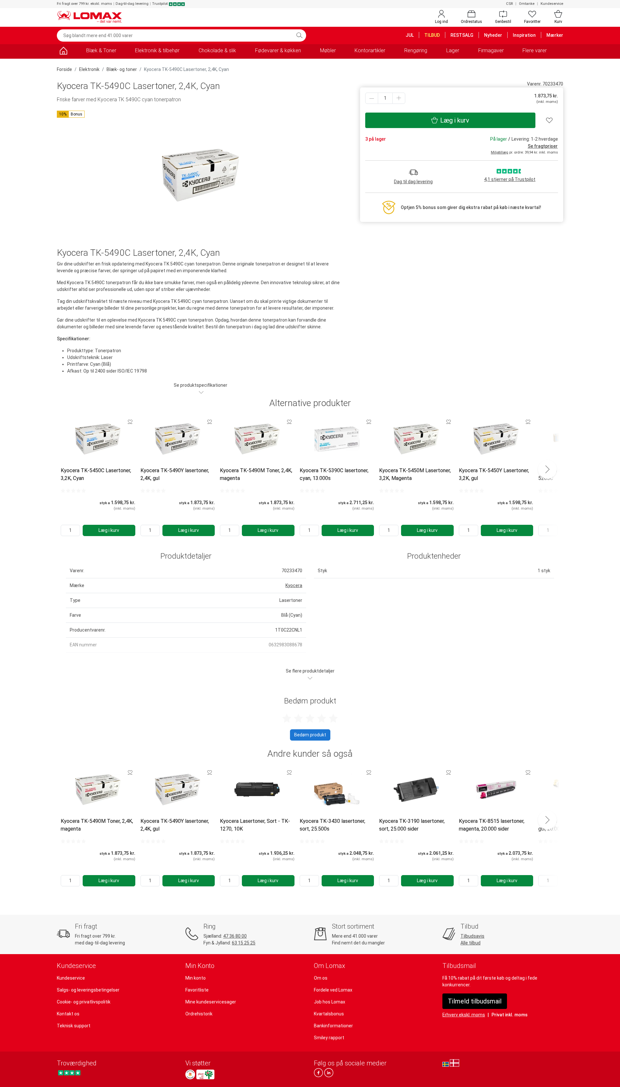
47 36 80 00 (235, 936)
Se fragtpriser (543, 146)
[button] (71, 114)
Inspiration (524, 35)
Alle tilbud (470, 942)
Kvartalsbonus (329, 1013)
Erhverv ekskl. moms (463, 1014)
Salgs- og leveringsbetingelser (88, 989)
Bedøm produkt (310, 734)
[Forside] (63, 52)
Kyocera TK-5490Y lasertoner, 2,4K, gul (174, 474)
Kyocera (293, 585)
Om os (320, 978)
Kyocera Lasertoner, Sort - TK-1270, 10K (255, 825)
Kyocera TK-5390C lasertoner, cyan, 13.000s (334, 474)
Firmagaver (491, 50)
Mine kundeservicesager (210, 1001)
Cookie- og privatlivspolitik (83, 1001)
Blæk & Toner (101, 50)
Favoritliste (197, 989)
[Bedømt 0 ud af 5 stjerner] (73, 490)
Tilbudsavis (472, 936)
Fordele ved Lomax (333, 989)
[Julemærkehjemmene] (190, 1074)
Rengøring (415, 50)
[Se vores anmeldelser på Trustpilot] (69, 1073)
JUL (410, 35)
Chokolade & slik (217, 50)
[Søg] (299, 35)
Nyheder (493, 35)
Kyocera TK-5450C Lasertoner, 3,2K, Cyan (96, 474)
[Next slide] (547, 469)
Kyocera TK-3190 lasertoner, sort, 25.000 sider (412, 825)
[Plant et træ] (205, 1074)
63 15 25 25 (243, 942)
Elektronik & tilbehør (157, 50)
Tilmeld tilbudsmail (474, 1001)
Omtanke (526, 4)
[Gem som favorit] (130, 421)
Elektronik (89, 69)
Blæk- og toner (122, 69)
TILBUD (432, 35)
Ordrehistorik (198, 1013)
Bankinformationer (333, 1025)
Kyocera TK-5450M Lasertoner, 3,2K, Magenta (415, 474)
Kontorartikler (370, 50)
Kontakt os (68, 1013)
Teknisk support (73, 1025)
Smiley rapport (329, 1037)
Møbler (328, 50)
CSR (509, 4)
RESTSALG (461, 35)
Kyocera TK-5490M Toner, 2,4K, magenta (256, 474)
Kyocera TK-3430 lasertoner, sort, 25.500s (332, 825)
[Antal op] (398, 98)
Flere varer (534, 50)
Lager (452, 50)
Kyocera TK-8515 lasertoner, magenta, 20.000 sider (491, 825)
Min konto (195, 978)
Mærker (554, 35)
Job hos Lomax (329, 1001)
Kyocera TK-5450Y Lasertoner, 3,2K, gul (494, 474)
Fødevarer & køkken (278, 50)
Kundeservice (552, 4)
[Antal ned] (371, 98)
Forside (64, 69)
